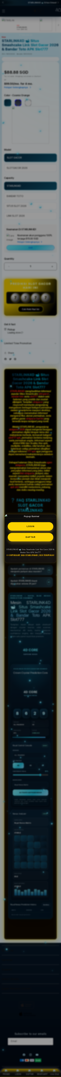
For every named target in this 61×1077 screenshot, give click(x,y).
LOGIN (30, 526)
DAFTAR (30, 537)
